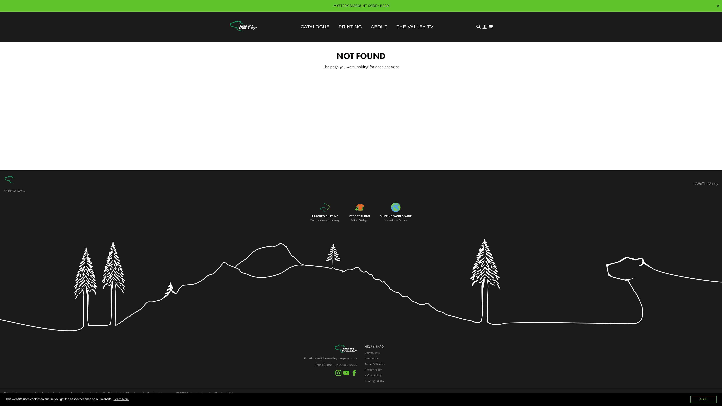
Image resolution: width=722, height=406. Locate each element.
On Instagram (13, 191)
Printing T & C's (374, 381)
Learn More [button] (121, 399)
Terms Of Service (375, 364)
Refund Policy (373, 375)
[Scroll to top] (9, 179)
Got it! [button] (703, 399)
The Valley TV (415, 26)
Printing (350, 26)
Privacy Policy (373, 369)
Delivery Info (372, 352)
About (379, 26)
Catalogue (315, 26)
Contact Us (372, 358)
